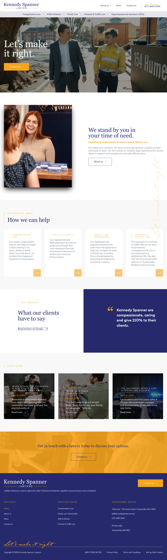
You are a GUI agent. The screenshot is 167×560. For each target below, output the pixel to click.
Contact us (131, 5)
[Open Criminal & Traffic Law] (107, 14)
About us (104, 5)
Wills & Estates (64, 519)
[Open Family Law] (80, 14)
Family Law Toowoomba (67, 514)
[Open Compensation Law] (42, 14)
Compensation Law (65, 509)
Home (6, 509)
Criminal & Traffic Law (66, 524)
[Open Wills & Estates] (63, 14)
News (118, 5)
